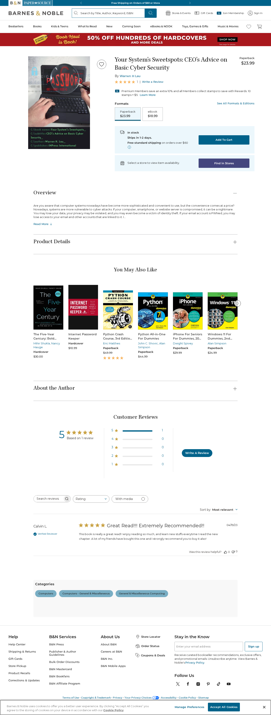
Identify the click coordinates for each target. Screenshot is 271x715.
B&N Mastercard (60, 669)
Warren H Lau (130, 76)
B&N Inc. (107, 658)
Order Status (150, 646)
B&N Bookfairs (59, 676)
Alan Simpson (217, 343)
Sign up (253, 646)
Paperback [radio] (128, 114)
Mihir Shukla (41, 343)
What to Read (87, 26)
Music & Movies (228, 26)
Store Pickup (17, 666)
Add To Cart (224, 139)
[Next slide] (237, 303)
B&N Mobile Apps (113, 666)
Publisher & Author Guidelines (62, 653)
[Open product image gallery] (59, 102)
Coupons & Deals (153, 655)
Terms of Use (70, 697)
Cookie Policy (187, 697)
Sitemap (203, 697)
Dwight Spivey (183, 343)
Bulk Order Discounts (64, 662)
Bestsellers (15, 26)
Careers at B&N (111, 651)
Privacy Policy (194, 662)
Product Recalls (19, 673)
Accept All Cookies (224, 707)
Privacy (117, 697)
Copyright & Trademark (96, 697)
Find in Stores (224, 163)
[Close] (264, 707)
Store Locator (150, 636)
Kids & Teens (59, 26)
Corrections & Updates (24, 680)
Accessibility (169, 697)
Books (37, 26)
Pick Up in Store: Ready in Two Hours (135, 2)
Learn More (148, 95)
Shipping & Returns (22, 651)
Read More (40, 224)
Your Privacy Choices (138, 697)
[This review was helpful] (225, 552)
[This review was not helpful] (233, 551)
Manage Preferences (189, 707)
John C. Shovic (148, 343)
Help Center (16, 644)
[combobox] (91, 499)
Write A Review (197, 453)
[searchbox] (48, 499)
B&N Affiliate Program (64, 683)
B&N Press (56, 644)
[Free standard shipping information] (129, 147)
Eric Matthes (111, 343)
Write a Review (152, 81)
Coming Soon (131, 26)
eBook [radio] (153, 114)
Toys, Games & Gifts (195, 26)
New (109, 26)
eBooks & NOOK (161, 26)
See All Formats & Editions (235, 103)
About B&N (109, 644)
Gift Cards (15, 658)
